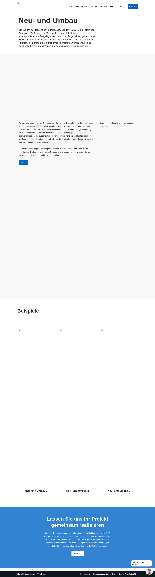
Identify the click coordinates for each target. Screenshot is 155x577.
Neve (19, 574)
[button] (86, 6)
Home (71, 6)
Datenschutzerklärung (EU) (104, 574)
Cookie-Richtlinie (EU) (128, 574)
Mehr (23, 162)
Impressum (85, 574)
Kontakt (132, 6)
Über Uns (94, 6)
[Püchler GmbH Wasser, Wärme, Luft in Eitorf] (28, 6)
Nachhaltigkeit (107, 6)
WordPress (41, 574)
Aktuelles (121, 6)
